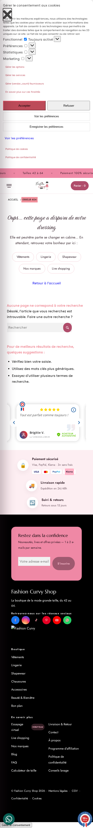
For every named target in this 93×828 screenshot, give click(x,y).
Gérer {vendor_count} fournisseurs (24, 83)
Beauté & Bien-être (22, 698)
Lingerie (46, 257)
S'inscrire (64, 563)
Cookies (37, 798)
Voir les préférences (46, 116)
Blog (14, 754)
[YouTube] (57, 620)
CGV (75, 791)
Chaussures (18, 681)
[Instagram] (26, 620)
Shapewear (69, 257)
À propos (54, 740)
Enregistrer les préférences (46, 126)
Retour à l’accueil (46, 283)
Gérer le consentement (16, 825)
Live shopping (61, 268)
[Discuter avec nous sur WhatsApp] (67, 620)
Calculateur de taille (23, 770)
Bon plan (16, 706)
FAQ (14, 762)
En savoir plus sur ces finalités (22, 92)
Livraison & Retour (60, 724)
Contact (53, 732)
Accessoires (19, 689)
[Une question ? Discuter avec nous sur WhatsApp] (9, 819)
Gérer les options (14, 67)
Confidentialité (19, 798)
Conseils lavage (58, 770)
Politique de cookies (16, 149)
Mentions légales (57, 791)
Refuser (68, 105)
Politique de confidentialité (20, 157)
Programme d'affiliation (63, 748)
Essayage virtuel (27, 727)
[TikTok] (36, 620)
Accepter (24, 105)
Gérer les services (15, 75)
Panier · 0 (80, 186)
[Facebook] (15, 620)
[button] (7, 12)
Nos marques (32, 268)
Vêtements (23, 257)
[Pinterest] (46, 620)
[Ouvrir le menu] (9, 185)
